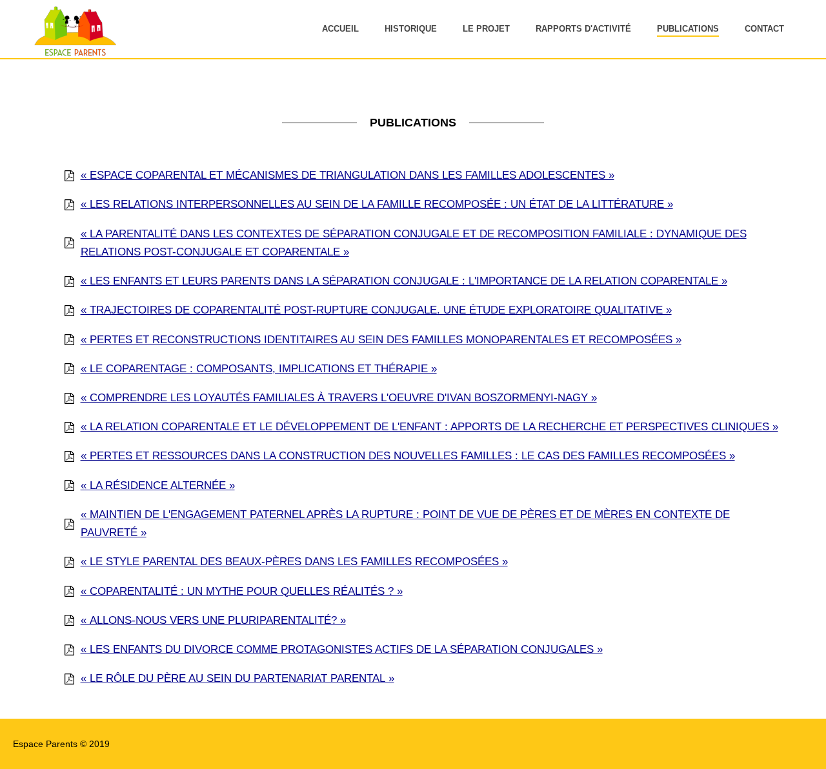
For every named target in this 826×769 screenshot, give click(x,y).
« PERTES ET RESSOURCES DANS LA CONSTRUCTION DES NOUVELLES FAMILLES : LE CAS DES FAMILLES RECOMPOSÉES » (408, 456)
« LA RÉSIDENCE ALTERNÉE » (158, 485)
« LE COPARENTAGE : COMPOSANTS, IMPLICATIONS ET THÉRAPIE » (259, 369)
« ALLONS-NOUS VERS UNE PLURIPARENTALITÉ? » (213, 620)
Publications (688, 29)
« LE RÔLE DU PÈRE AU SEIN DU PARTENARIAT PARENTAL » (237, 678)
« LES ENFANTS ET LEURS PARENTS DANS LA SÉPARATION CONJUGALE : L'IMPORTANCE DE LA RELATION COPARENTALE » (404, 281)
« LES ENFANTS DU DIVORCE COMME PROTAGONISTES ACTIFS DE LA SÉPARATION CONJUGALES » (342, 649)
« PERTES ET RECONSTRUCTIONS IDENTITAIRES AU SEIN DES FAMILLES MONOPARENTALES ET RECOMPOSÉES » (381, 340)
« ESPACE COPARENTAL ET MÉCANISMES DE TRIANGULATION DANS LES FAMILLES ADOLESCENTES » (347, 175)
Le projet (486, 29)
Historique (411, 29)
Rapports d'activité (583, 29)
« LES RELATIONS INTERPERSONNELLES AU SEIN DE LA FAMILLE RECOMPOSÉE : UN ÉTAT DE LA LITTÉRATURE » (377, 204)
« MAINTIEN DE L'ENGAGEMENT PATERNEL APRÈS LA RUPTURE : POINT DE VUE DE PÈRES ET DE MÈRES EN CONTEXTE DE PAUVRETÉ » (405, 523)
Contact (764, 29)
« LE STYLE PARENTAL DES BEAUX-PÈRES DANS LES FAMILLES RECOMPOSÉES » (294, 561)
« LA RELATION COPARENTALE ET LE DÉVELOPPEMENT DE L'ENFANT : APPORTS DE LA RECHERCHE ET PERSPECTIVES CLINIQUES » (429, 427)
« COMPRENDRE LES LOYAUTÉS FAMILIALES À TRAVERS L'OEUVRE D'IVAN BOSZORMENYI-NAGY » (339, 398)
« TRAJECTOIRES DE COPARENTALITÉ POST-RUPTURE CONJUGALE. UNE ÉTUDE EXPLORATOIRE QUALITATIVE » (376, 310)
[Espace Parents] (73, 54)
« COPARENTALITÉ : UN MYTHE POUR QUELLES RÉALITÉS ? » (242, 591)
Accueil (340, 29)
